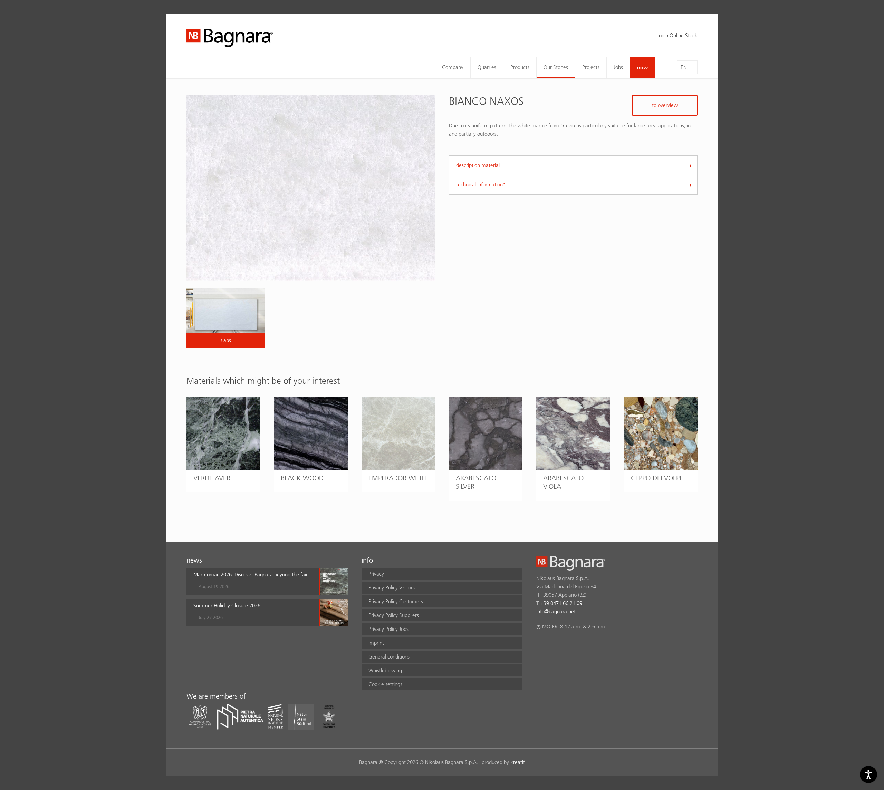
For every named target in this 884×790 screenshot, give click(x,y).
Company (452, 67)
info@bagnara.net (556, 611)
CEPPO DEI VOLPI (656, 478)
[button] (253, 581)
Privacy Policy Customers (395, 601)
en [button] (684, 67)
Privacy (376, 573)
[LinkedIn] (567, 644)
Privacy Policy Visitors (391, 587)
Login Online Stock (677, 35)
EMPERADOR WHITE (398, 478)
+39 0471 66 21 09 (561, 603)
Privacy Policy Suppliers (393, 615)
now (642, 67)
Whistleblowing (385, 670)
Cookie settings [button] (385, 684)
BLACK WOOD (302, 478)
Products (519, 67)
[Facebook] (540, 644)
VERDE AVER (211, 478)
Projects (590, 67)
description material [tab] (478, 165)
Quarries (487, 67)
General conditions (389, 656)
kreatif (517, 762)
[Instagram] (554, 644)
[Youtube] (581, 644)
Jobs (618, 67)
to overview (665, 105)
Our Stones (556, 67)
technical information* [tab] (481, 184)
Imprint (376, 643)
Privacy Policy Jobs (388, 629)
